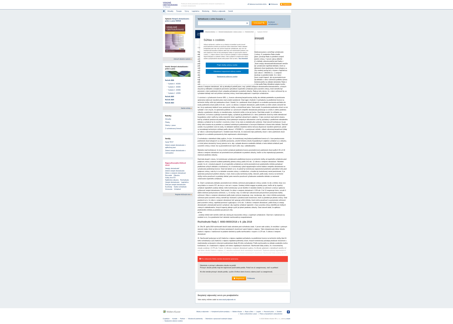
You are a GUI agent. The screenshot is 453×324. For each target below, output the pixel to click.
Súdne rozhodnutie (180, 187)
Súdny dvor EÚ (170, 177)
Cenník (230, 11)
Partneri (182, 319)
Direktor (279, 311)
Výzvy (187, 11)
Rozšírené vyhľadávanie (272, 23)
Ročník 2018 (249, 32)
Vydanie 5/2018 (262, 32)
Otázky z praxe (170, 125)
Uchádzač (177, 189)
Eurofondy (168, 187)
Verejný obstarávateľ (172, 168)
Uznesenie (168, 189)
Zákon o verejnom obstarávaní (175, 173)
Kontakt (174, 319)
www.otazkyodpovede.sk (227, 299)
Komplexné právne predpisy (221, 311)
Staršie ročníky (186, 108)
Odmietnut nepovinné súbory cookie (227, 71)
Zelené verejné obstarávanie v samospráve (175, 152)
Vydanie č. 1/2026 (174, 93)
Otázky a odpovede (218, 11)
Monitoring (205, 11)
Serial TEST (169, 142)
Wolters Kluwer (237, 311)
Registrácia (287, 4)
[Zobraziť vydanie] (175, 39)
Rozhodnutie (184, 180)
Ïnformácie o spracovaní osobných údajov (219, 319)
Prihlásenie (274, 4)
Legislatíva (195, 11)
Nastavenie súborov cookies (174, 321)
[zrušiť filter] (247, 23)
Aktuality (170, 11)
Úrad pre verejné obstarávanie (175, 184)
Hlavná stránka (210, 32)
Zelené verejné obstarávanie (174, 171)
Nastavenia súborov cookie (227, 76)
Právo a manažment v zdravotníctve (271, 314)
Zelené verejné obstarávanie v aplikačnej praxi (175, 146)
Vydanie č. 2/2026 (174, 90)
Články (167, 122)
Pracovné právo (269, 311)
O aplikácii (166, 319)
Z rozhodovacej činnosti (173, 128)
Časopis (179, 11)
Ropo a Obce (249, 311)
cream (288, 319)
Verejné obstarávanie (172, 182)
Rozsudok (168, 175)
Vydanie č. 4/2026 (174, 84)
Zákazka (177, 175)
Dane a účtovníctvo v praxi (248, 314)
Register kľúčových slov (183, 194)
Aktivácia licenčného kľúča (257, 4)
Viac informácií (243, 58)
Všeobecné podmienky (195, 319)
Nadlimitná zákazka (172, 180)
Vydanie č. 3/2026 (174, 87)
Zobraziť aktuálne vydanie (182, 59)
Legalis (258, 311)
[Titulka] (164, 11)
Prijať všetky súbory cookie (227, 65)
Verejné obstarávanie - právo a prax (230, 32)
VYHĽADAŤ (258, 23)
